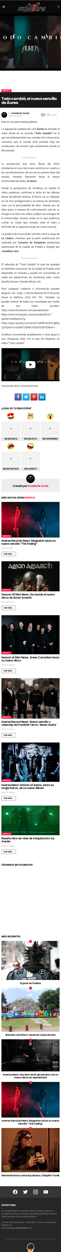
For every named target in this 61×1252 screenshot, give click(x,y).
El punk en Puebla (30, 983)
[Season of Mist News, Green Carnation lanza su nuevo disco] (30, 634)
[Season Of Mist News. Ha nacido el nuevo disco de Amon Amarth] (30, 576)
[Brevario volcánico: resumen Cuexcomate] (30, 1010)
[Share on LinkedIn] (42, 397)
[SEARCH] (58, 6)
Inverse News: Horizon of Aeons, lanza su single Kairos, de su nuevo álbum (27, 786)
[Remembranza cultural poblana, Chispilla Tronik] (30, 1150)
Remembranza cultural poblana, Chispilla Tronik (30, 1175)
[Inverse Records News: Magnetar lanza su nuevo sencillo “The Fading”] (30, 520)
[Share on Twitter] (26, 397)
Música (30, 497)
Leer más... (9, 554)
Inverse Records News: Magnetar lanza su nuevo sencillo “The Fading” (28, 542)
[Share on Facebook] (18, 397)
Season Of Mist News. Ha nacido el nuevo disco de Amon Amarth (28, 596)
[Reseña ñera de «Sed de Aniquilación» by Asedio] (30, 820)
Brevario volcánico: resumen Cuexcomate (31, 1035)
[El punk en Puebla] (30, 960)
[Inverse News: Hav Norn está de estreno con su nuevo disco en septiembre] (30, 1055)
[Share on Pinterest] (34, 397)
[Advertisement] (30, 903)
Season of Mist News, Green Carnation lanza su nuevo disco (30, 659)
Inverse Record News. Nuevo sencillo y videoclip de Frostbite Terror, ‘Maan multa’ (28, 723)
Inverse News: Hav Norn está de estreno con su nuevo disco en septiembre (30, 1076)
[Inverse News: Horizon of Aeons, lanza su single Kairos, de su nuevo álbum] (30, 762)
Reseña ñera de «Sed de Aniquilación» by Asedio (27, 839)
